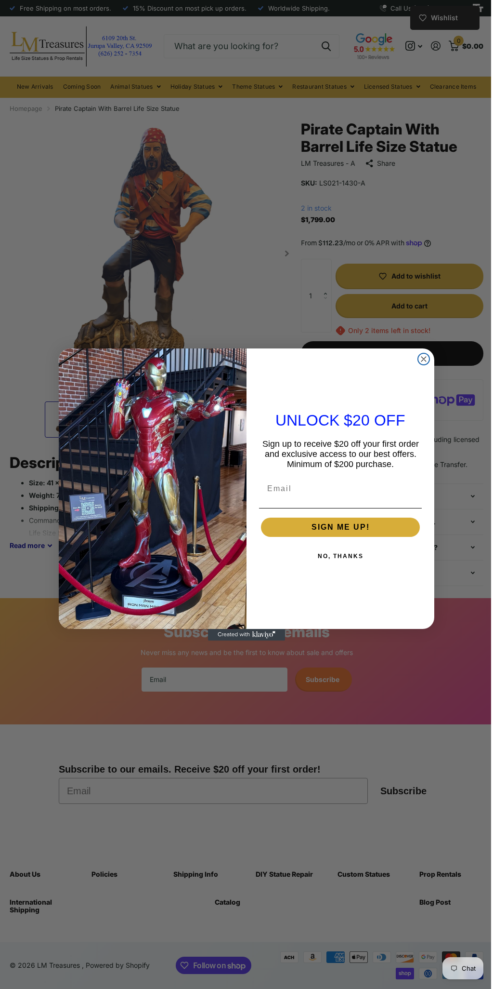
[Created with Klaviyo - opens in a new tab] (243, 635)
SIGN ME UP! (337, 527)
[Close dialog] (420, 359)
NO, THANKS (337, 556)
